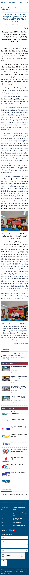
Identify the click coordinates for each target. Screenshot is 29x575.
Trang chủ (3, 7)
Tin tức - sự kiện (12, 7)
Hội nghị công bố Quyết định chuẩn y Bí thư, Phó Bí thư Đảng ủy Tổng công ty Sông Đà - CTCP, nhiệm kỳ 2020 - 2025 (15, 355)
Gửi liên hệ (4, 563)
